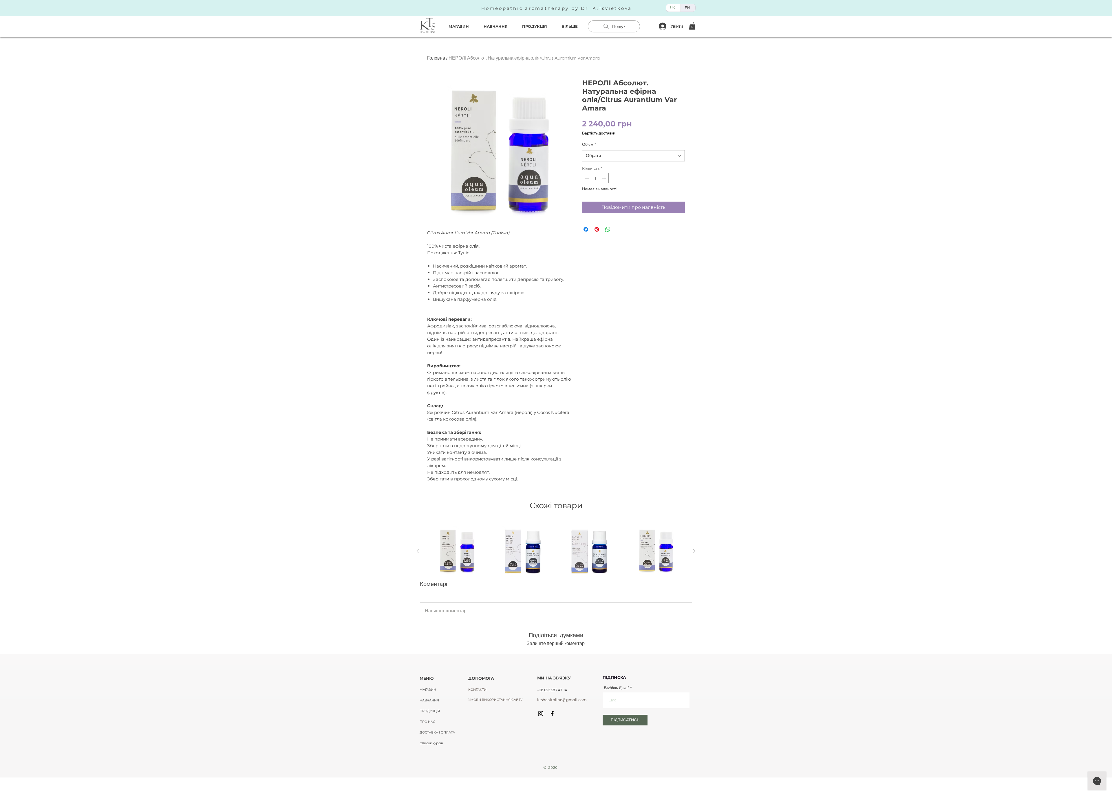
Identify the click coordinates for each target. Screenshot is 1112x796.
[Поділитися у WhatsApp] (607, 229)
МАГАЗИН (428, 690)
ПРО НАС (427, 722)
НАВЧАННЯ (429, 700)
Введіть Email (616, 688)
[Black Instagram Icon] (540, 713)
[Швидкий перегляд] (456, 551)
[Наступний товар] (694, 551)
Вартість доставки (598, 133)
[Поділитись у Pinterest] (596, 229)
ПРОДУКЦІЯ (430, 711)
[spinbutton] (595, 178)
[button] (692, 26)
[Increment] (604, 178)
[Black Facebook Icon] (552, 713)
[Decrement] (586, 178)
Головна (436, 58)
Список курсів (431, 743)
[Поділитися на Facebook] (585, 229)
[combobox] (633, 155)
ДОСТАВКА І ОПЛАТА (437, 732)
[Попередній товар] (417, 551)
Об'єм (589, 145)
